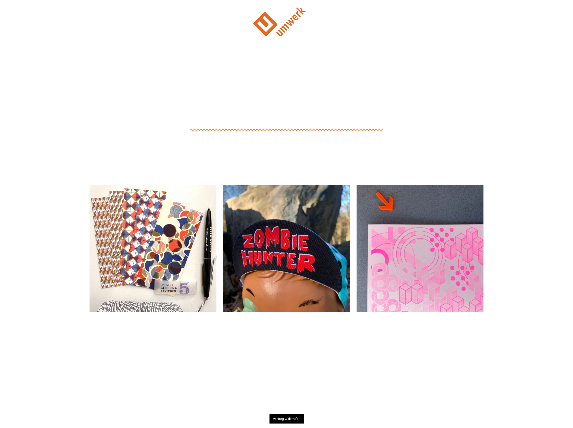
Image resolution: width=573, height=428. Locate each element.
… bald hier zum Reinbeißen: (153, 324)
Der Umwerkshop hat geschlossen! (287, 52)
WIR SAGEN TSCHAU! (286, 400)
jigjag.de (420, 357)
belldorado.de (286, 338)
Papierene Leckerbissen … (152, 178)
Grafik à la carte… (420, 178)
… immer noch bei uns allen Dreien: (420, 324)
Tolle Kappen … (286, 178)
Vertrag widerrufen (286, 419)
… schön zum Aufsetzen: (286, 324)
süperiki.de (153, 338)
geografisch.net (420, 338)
